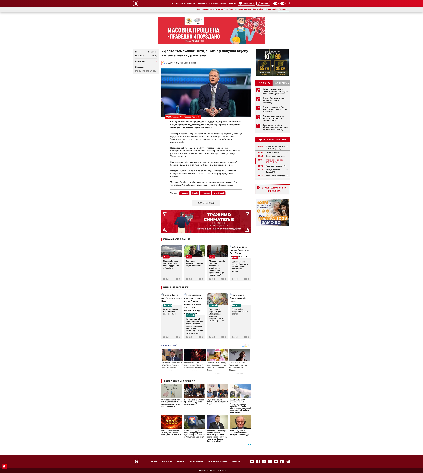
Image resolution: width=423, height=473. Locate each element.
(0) (206, 203)
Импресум (167, 461)
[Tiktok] (282, 461)
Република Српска (205, 9)
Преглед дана (178, 3)
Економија (283, 9)
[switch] (276, 3)
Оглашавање (196, 461)
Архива (232, 3)
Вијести (191, 3)
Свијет (275, 9)
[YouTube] (252, 461)
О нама (154, 461)
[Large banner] (211, 30)
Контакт (181, 461)
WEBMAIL (236, 461)
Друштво (219, 9)
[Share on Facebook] (140, 71)
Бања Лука (228, 9)
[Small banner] (272, 62)
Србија (260, 9)
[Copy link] (136, 71)
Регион (268, 9)
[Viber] (288, 461)
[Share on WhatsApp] (151, 71)
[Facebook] (258, 461)
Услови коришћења (218, 461)
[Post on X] (147, 71)
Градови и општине (243, 9)
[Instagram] (264, 461)
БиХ (254, 9)
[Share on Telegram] (143, 71)
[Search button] (289, 3)
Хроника (202, 3)
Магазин (213, 3)
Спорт (223, 3)
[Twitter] (270, 461)
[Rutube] (276, 461)
